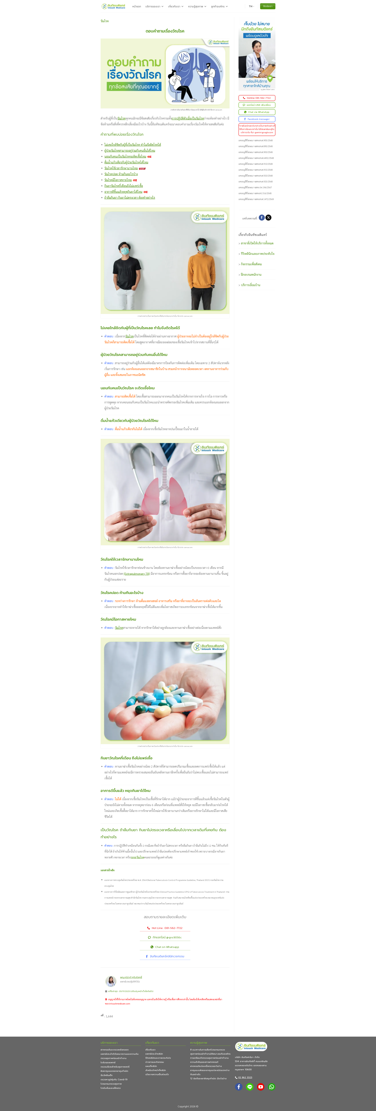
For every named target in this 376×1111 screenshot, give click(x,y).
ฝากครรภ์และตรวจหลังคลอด (115, 1049)
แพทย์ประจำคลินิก (154, 1053)
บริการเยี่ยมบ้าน (250, 285)
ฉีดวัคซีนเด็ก (107, 1075)
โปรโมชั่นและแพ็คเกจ (111, 1088)
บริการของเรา (152, 6)
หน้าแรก (136, 6)
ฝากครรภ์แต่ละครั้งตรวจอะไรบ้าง (206, 1066)
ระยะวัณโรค (137, 857)
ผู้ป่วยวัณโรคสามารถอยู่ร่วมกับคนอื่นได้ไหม (129, 150)
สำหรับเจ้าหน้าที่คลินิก (155, 1070)
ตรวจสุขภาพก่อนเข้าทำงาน (113, 1058)
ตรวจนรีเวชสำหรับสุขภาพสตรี (115, 1066)
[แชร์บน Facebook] (262, 218)
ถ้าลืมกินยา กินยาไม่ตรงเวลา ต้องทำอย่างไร (129, 197)
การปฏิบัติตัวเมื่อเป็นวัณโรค (188, 118)
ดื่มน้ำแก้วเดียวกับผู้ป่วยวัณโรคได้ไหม (126, 162)
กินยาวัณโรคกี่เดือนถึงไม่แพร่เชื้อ (123, 186)
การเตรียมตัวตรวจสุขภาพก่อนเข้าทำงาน (209, 1058)
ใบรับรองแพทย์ (108, 1062)
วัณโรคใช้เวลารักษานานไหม (121, 168)
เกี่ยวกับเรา (174, 6)
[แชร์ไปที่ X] (268, 218)
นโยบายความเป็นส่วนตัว (157, 1074)
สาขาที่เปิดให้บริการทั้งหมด (257, 243)
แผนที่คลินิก (151, 1066)
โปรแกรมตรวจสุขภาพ (111, 1083)
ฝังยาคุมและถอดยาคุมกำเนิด (114, 1071)
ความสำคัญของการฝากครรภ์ (204, 1062)
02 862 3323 (245, 1077)
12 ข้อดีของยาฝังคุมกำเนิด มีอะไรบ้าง (208, 1078)
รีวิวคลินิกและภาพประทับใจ (257, 254)
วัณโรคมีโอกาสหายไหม (118, 180)
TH (250, 6)
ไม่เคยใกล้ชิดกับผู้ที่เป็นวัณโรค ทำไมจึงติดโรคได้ (132, 145)
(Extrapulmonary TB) (137, 573)
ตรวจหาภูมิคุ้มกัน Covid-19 (114, 1079)
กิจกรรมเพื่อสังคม (251, 264)
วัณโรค (105, 21)
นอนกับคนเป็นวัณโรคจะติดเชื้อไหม (125, 156)
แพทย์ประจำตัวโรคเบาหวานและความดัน (120, 1054)
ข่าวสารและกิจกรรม (154, 1062)
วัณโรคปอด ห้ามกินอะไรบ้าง (121, 174)
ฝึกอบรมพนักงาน (251, 274)
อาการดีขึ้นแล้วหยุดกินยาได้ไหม (123, 192)
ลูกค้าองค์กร (218, 6)
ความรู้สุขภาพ (195, 6)
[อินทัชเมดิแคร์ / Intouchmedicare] (113, 6)
